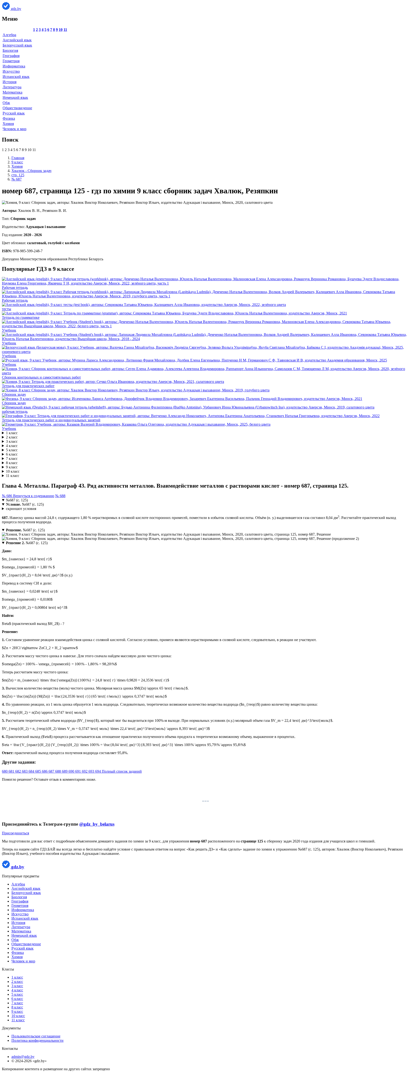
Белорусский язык (17, 45)
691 (78, 771)
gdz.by (15, 9)
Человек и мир (14, 129)
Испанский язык (16, 77)
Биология (10, 50)
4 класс (12, 446)
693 (91, 771)
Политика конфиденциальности (37, 1040)
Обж (6, 103)
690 (71, 771)
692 (85, 771)
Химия (8, 124)
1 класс (12, 433)
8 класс (12, 463)
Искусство (11, 71)
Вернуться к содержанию (33, 496)
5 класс (12, 450)
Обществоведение (17, 108)
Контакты (10, 1048)
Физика (9, 118)
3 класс (12, 441)
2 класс (12, 437)
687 (52, 771)
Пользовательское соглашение (35, 1036)
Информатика (14, 66)
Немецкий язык (15, 97)
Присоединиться (15, 833)
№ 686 (7, 496)
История (9, 82)
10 (61, 30)
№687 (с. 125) (17, 500)
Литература (12, 87)
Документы (11, 1028)
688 (58, 771)
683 (25, 771)
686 (45, 771)
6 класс (12, 454)
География (11, 56)
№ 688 (60, 496)
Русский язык (14, 113)
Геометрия (11, 61)
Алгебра (9, 35)
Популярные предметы (20, 876)
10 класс (13, 471)
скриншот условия (21, 509)
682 (18, 771)
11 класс (12, 476)
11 (65, 30)
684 (32, 771)
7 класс (12, 459)
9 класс (12, 467)
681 (12, 771)
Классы (8, 969)
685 (38, 771)
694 (98, 771)
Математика (12, 92)
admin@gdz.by (22, 1057)
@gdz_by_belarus (96, 824)
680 (5, 771)
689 (65, 771)
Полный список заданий (122, 771)
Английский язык (17, 40)
